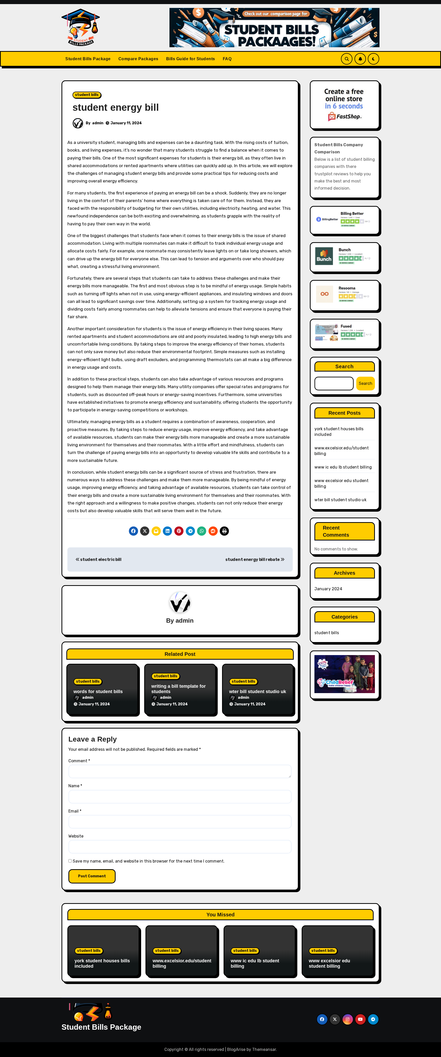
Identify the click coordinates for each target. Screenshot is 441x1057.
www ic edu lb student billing (343, 467)
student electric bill (100, 559)
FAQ (227, 59)
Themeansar (264, 1049)
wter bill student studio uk (257, 691)
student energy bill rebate (252, 559)
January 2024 (328, 588)
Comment (79, 760)
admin (97, 123)
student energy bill (115, 107)
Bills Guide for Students (190, 59)
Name (75, 785)
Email (74, 811)
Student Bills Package (88, 59)
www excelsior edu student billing (329, 963)
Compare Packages (138, 59)
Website (75, 836)
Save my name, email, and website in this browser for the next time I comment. (149, 861)
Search (344, 366)
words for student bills (98, 691)
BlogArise (236, 1049)
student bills (87, 95)
